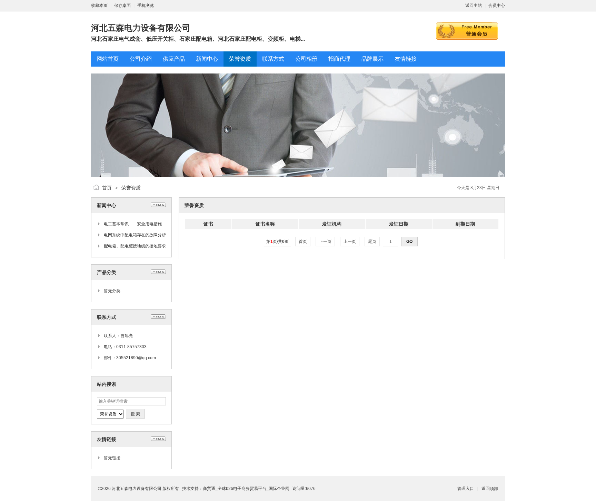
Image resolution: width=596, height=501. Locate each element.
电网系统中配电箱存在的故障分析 (135, 235)
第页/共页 (277, 241)
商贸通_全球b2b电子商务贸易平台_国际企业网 (246, 488)
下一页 (325, 241)
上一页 (349, 241)
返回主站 (473, 5)
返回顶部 (489, 488)
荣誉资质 (131, 187)
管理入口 (465, 488)
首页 (107, 187)
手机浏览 (145, 5)
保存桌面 (122, 5)
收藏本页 (99, 5)
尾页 (372, 241)
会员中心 (496, 5)
